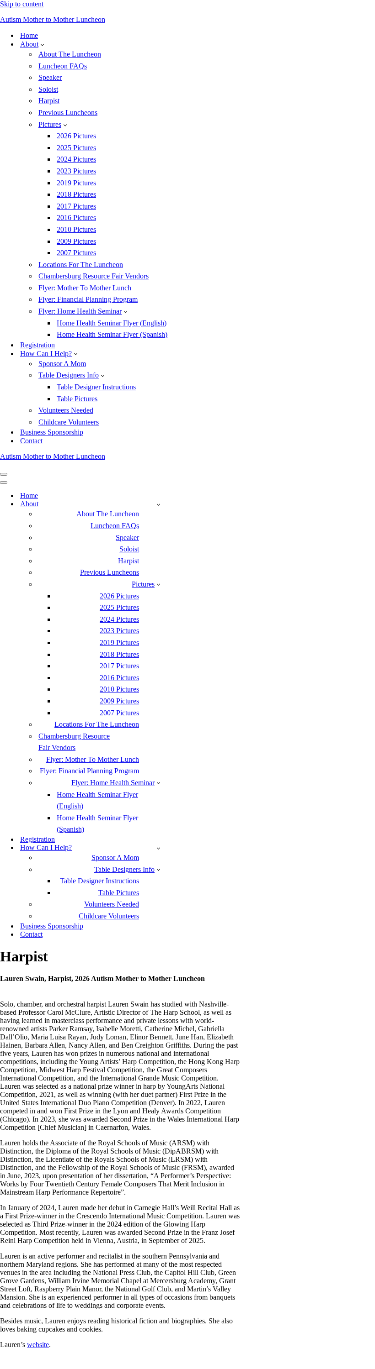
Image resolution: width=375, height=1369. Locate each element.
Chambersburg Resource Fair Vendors (93, 276)
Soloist (48, 89)
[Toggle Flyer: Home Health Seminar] (158, 783)
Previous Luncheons (67, 112)
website (38, 1344)
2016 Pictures (76, 217)
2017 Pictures (76, 206)
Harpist (48, 101)
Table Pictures (77, 399)
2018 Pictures (76, 194)
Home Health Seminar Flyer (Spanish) (112, 334)
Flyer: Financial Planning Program (88, 299)
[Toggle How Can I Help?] (158, 848)
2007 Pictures (76, 253)
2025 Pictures (76, 148)
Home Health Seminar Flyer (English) (111, 323)
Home (29, 35)
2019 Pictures (76, 183)
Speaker (50, 77)
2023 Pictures (76, 171)
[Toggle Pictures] (158, 584)
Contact (31, 441)
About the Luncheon (69, 54)
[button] (42, 44)
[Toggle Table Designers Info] (158, 869)
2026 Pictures (76, 136)
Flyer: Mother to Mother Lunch (84, 288)
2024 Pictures (76, 159)
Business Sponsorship (51, 432)
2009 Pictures (76, 241)
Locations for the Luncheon (80, 264)
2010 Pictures (76, 229)
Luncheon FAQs (62, 66)
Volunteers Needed (65, 410)
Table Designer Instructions (96, 387)
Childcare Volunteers (68, 422)
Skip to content (21, 4)
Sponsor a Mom (62, 363)
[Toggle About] (158, 504)
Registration (37, 345)
